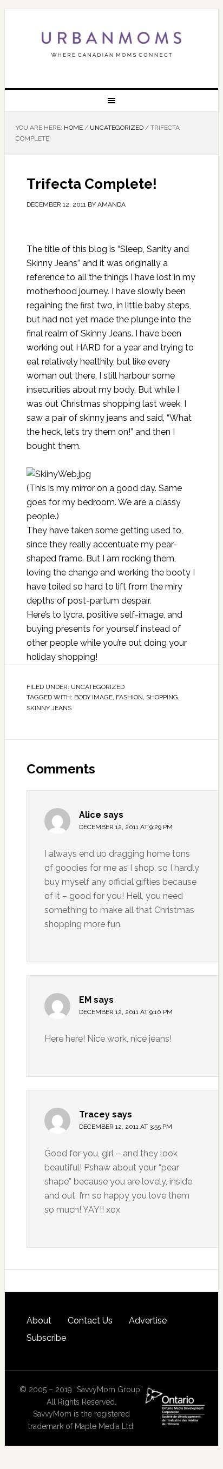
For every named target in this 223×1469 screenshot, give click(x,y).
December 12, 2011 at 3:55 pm (125, 1126)
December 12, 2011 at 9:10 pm (126, 1012)
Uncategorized (97, 687)
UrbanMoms (111, 44)
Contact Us (90, 1320)
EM (85, 1000)
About (39, 1320)
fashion (129, 697)
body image (93, 697)
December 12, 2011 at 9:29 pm (126, 827)
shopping (162, 697)
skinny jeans (49, 708)
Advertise (148, 1320)
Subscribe (46, 1338)
